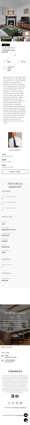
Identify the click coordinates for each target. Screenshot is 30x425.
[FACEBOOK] (9, 403)
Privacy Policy (22, 415)
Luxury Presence (19, 407)
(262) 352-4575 (6, 161)
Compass (4, 377)
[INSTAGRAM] (13, 403)
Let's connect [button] (15, 336)
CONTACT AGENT (15, 171)
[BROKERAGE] (20, 403)
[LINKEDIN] (17, 403)
